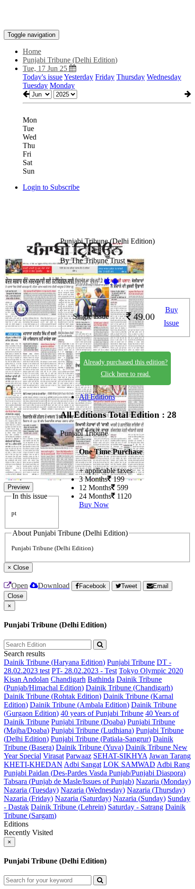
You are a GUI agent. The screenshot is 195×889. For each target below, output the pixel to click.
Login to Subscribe (51, 187)
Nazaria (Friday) (28, 798)
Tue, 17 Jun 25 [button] (46, 68)
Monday (62, 85)
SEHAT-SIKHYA (120, 756)
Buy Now (94, 505)
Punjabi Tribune (131, 662)
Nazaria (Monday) (163, 781)
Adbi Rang (173, 764)
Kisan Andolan (26, 679)
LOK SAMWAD (129, 764)
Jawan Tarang (170, 756)
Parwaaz (78, 756)
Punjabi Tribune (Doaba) (88, 722)
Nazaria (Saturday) (83, 798)
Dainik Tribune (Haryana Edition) (54, 662)
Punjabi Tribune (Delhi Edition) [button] (70, 60)
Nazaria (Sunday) (139, 798)
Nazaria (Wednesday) (93, 790)
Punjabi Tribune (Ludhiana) (92, 730)
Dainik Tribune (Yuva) (90, 747)
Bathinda (101, 679)
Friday (105, 77)
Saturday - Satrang (135, 807)
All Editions (97, 397)
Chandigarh (68, 679)
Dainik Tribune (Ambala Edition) (79, 705)
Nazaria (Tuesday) (31, 790)
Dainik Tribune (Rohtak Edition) (52, 696)
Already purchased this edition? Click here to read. (125, 368)
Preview (18, 487)
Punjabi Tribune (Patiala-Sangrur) (101, 739)
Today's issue (42, 77)
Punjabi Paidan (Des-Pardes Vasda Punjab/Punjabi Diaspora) (95, 773)
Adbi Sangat (82, 764)
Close (15, 595)
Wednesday (164, 77)
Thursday (130, 77)
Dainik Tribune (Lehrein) (68, 807)
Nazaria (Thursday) (156, 790)
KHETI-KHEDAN (33, 764)
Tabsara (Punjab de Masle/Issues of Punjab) (69, 781)
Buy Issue (171, 316)
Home (32, 51)
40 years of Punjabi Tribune (102, 713)
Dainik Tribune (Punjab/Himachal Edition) (83, 683)
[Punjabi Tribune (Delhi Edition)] (97, 15)
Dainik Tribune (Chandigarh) (129, 688)
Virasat (53, 756)
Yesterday (78, 77)
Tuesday (35, 85)
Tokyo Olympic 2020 (151, 671)
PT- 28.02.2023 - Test (84, 671)
